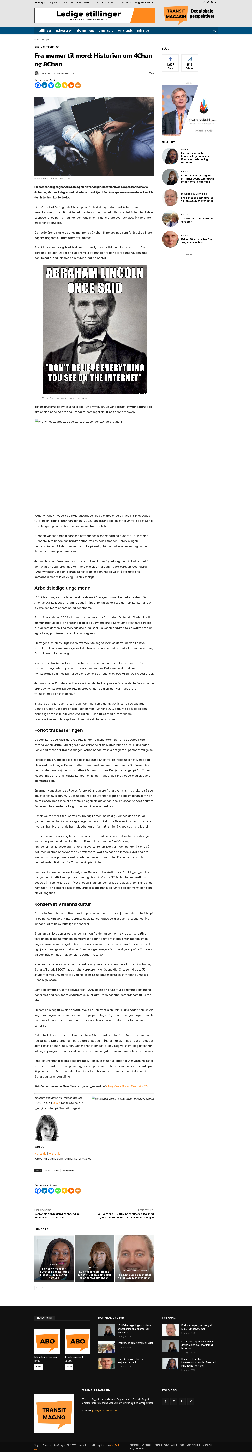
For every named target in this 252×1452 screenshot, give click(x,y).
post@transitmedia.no (104, 1410)
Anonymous (68, 1170)
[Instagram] (212, 2)
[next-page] (42, 1288)
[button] (214, 30)
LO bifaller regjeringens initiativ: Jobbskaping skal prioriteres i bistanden (94, 1275)
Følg (189, 57)
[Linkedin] (44, 85)
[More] (78, 85)
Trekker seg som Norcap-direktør (135, 1343)
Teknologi (53, 47)
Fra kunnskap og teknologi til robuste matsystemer (134, 1276)
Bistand (93, 1268)
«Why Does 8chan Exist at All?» (127, 1086)
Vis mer (188, 254)
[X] (190, 1401)
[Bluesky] (208, 2)
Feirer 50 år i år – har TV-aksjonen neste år (196, 241)
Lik (170, 57)
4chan (47, 1170)
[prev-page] (36, 1288)
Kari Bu (39, 1146)
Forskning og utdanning (134, 1271)
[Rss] (216, 2)
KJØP (38, 1367)
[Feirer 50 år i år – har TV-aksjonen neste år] (170, 239)
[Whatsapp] (58, 85)
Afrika (53, 1264)
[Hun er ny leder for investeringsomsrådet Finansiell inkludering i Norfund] (54, 1258)
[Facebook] (204, 2)
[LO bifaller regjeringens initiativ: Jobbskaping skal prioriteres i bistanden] (94, 1258)
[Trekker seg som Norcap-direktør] (170, 218)
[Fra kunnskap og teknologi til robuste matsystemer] (134, 1258)
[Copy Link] (65, 85)
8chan (56, 1170)
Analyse (45, 39)
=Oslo (56, 1103)
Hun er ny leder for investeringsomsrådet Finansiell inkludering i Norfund (54, 1273)
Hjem (37, 39)
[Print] (71, 85)
